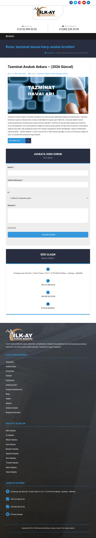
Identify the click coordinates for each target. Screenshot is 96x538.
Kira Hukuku (11, 458)
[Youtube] (84, 2)
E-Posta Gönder (17, 514)
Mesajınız (12, 205)
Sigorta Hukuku (12, 453)
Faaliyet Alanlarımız (14, 389)
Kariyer (9, 376)
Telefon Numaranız (15, 180)
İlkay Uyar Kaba (20, 74)
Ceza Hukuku (11, 472)
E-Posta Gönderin (48, 308)
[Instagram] (79, 2)
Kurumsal (10, 371)
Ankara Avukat (12, 408)
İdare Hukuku (11, 467)
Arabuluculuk (11, 385)
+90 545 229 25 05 (48, 296)
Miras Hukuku (11, 440)
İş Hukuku (10, 435)
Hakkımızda (11, 366)
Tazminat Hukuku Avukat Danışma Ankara (52, 74)
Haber (8, 399)
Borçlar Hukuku (12, 449)
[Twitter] (75, 2)
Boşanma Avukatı (13, 412)
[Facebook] (71, 2)
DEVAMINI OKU (14, 141)
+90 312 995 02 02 (48, 285)
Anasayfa (50, 53)
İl (8, 192)
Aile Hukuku (11, 431)
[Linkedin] (88, 2)
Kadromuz (10, 380)
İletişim (9, 403)
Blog (8, 394)
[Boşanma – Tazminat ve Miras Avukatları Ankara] (48, 12)
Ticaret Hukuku (12, 463)
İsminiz (11, 167)
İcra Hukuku (11, 444)
